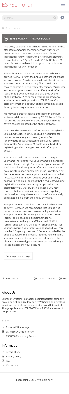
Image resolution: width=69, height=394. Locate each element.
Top (65, 278)
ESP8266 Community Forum (21, 336)
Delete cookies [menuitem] (46, 278)
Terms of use (13, 352)
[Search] (55, 18)
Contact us (12, 365)
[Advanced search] (60, 18)
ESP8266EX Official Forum (20, 331)
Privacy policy (13, 356)
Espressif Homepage (17, 327)
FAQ (8, 360)
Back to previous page (18, 256)
